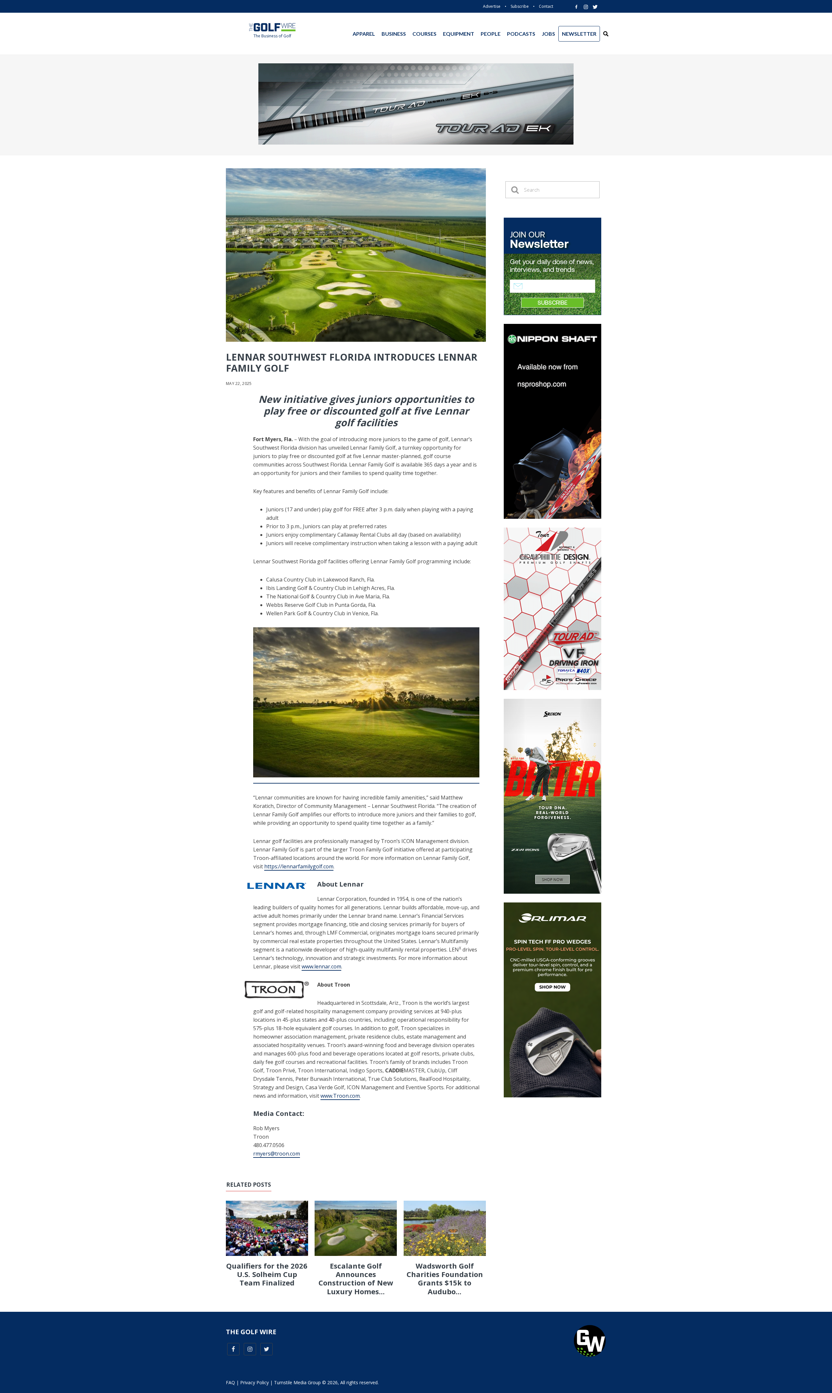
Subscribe (520, 6)
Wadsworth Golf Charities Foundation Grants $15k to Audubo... (445, 1278)
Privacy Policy (254, 1382)
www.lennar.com (321, 966)
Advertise (491, 6)
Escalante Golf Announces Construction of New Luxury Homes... (355, 1278)
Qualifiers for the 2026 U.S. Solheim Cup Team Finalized (266, 1274)
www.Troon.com (340, 1095)
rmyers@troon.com (276, 1153)
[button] (606, 33)
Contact (546, 6)
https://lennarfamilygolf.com (298, 866)
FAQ (230, 1382)
